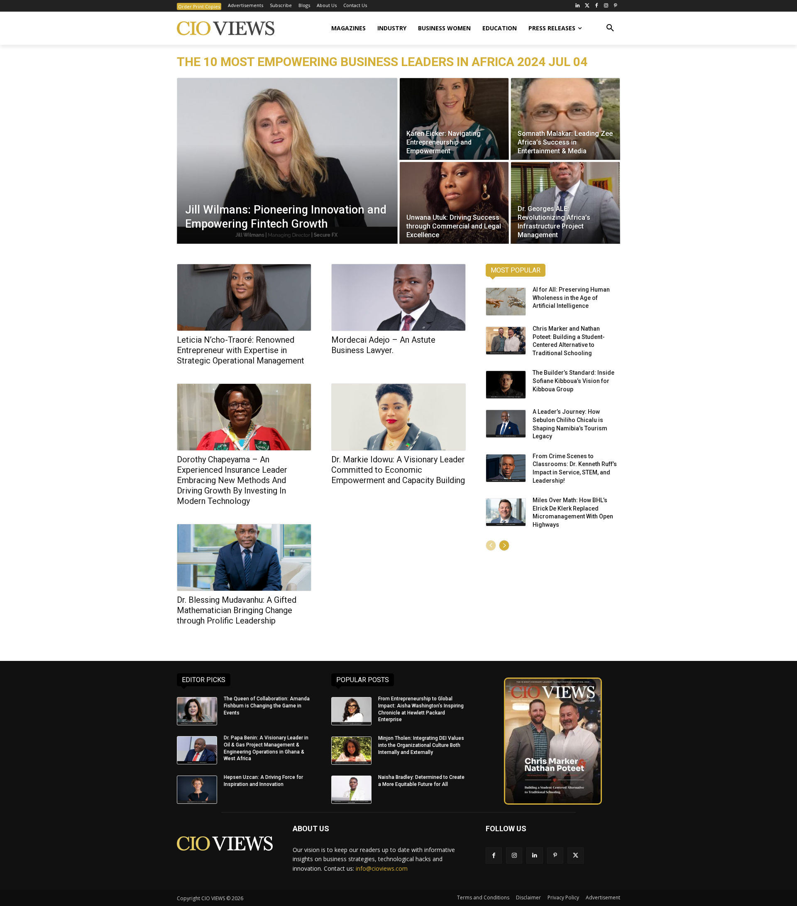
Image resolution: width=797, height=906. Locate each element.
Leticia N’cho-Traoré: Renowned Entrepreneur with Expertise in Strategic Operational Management (240, 350)
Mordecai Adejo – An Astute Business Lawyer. (383, 345)
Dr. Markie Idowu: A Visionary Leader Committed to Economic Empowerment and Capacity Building (398, 469)
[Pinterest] (615, 6)
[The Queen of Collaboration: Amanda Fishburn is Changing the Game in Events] (197, 711)
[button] (610, 28)
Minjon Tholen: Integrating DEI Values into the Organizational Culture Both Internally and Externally (421, 745)
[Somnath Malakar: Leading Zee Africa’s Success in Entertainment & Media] (565, 119)
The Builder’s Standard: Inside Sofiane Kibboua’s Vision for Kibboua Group (573, 380)
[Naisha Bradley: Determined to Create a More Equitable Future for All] (351, 790)
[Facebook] (596, 6)
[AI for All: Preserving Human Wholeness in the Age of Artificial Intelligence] (506, 301)
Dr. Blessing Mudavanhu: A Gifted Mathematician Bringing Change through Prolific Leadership (236, 610)
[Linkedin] (534, 855)
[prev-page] (491, 545)
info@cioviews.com (382, 868)
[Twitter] (587, 6)
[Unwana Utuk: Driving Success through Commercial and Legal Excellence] (454, 203)
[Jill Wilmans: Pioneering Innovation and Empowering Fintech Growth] (287, 161)
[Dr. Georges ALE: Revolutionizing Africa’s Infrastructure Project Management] (565, 203)
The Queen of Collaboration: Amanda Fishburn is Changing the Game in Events (267, 706)
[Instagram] (606, 6)
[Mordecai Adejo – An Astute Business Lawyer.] (398, 297)
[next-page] (504, 545)
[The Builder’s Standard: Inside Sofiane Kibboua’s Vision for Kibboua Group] (506, 385)
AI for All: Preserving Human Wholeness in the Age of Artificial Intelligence (571, 297)
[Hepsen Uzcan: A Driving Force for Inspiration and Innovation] (197, 790)
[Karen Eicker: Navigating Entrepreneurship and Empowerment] (454, 119)
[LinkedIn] (577, 6)
